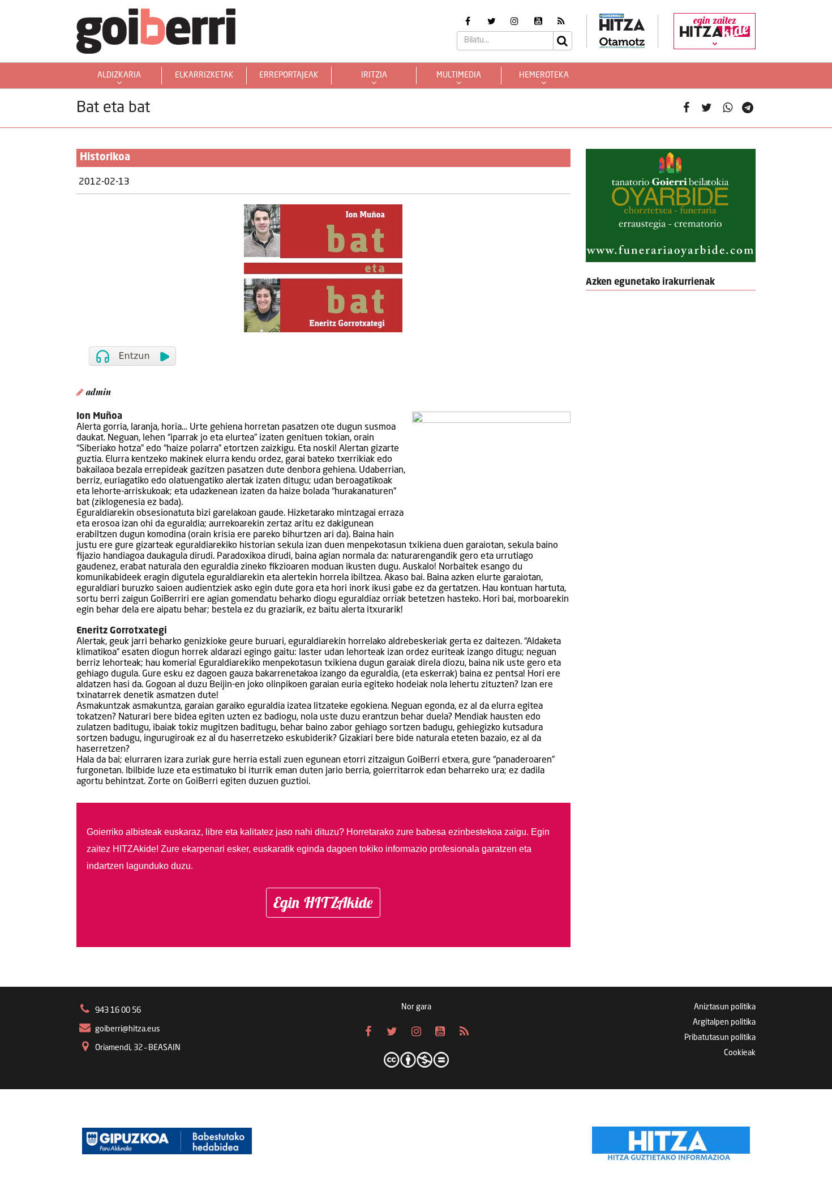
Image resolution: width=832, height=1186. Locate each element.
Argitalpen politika (724, 1022)
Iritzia (374, 75)
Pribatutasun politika (720, 1038)
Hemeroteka (544, 75)
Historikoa (105, 157)
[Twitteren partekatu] (706, 108)
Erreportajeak (289, 75)
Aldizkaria (119, 75)
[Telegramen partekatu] (748, 108)
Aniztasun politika (725, 1007)
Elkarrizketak (204, 75)
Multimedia (458, 75)
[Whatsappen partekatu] (727, 108)
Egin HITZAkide (323, 902)
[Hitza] (671, 1141)
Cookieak (740, 1053)
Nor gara (416, 1007)
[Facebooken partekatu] (686, 108)
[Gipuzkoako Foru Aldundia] (167, 1141)
